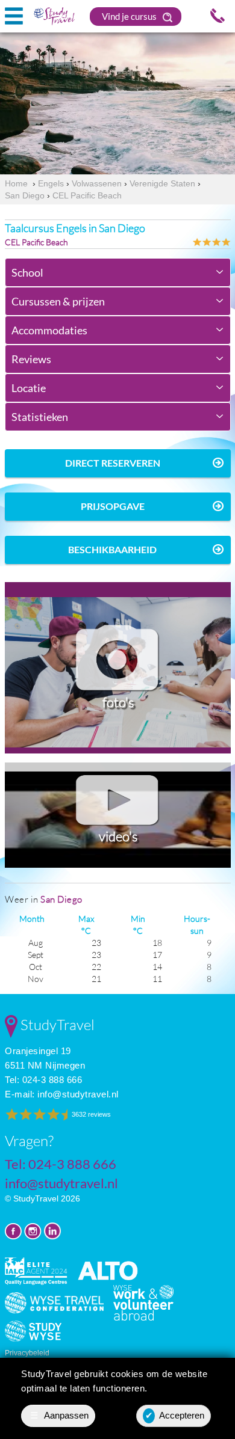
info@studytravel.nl (78, 1094)
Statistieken (39, 416)
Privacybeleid (27, 1353)
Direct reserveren (112, 462)
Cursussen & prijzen (58, 301)
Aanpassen (59, 1415)
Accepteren (175, 1415)
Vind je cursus (130, 16)
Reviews (31, 359)
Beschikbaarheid (112, 549)
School (27, 272)
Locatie (28, 387)
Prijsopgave (113, 506)
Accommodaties (49, 330)
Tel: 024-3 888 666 (43, 1080)
